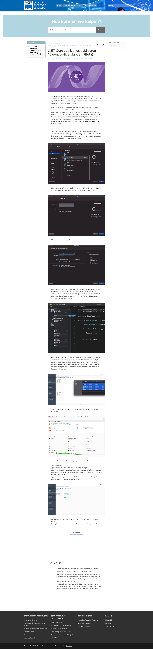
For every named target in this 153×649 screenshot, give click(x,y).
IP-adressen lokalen (30, 620)
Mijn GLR (108, 623)
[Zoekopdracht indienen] (127, 5)
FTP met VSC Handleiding (59, 628)
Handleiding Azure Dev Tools (60, 632)
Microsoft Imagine (84, 623)
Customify (69, 646)
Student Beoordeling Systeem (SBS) (36, 628)
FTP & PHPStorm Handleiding (61, 625)
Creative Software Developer (40, 5)
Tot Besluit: (113, 45)
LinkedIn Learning (84, 626)
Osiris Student (109, 626)
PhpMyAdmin (28, 635)
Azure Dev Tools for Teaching (88, 620)
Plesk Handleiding (57, 622)
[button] (36, 42)
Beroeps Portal (29, 632)
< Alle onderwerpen (54, 43)
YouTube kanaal (29, 638)
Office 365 (108, 620)
